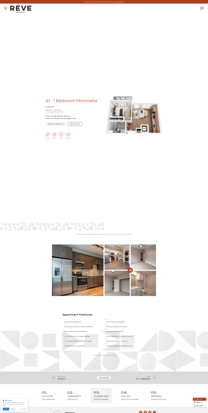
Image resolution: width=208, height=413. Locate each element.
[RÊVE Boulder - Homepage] (17, 8)
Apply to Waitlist (55, 124)
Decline (13, 409)
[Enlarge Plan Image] (48, 134)
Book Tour (75, 124)
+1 (130, 270)
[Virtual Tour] (54, 134)
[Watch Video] (61, 134)
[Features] (68, 134)
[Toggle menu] (202, 8)
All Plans (104, 378)
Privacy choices (23, 409)
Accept (6, 409)
